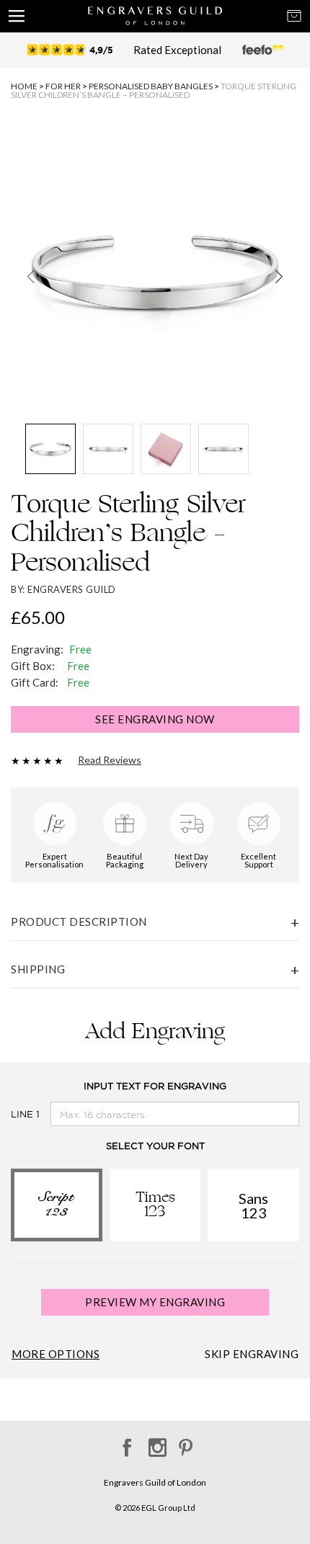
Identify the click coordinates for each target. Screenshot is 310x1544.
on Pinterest (185, 1443)
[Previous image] (31, 276)
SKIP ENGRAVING (251, 1354)
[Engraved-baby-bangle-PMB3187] (155, 272)
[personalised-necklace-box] (166, 449)
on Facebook (125, 1443)
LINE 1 (25, 1114)
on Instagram (155, 1443)
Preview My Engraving (155, 1301)
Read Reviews (109, 760)
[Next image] (279, 276)
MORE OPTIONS (55, 1354)
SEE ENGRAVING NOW (155, 719)
